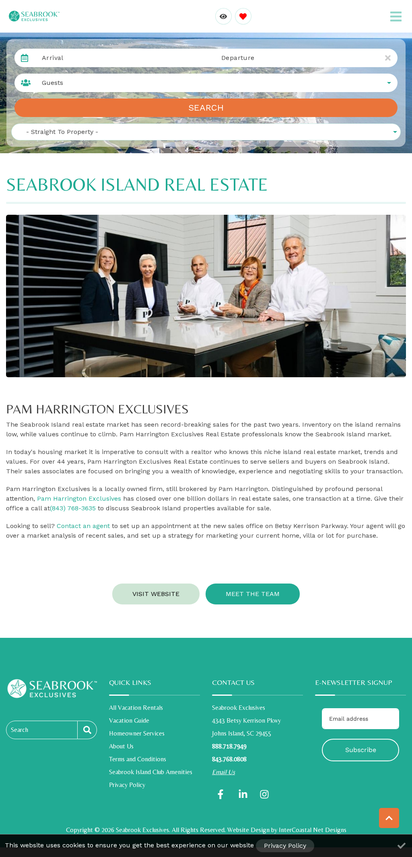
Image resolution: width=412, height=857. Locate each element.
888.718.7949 (229, 746)
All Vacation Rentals (136, 707)
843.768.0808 (229, 759)
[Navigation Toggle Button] (396, 16)
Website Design (248, 830)
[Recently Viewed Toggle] (223, 16)
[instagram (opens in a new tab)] (264, 794)
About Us (121, 746)
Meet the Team (253, 594)
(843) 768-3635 (73, 508)
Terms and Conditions (137, 759)
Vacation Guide (129, 720)
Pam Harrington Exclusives (79, 498)
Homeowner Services (137, 733)
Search (206, 108)
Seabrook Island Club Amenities (150, 772)
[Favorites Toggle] (243, 16)
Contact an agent (83, 526)
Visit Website (155, 594)
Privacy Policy (127, 785)
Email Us (223, 772)
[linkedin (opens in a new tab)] (243, 794)
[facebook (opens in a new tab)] (221, 794)
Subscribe (360, 750)
